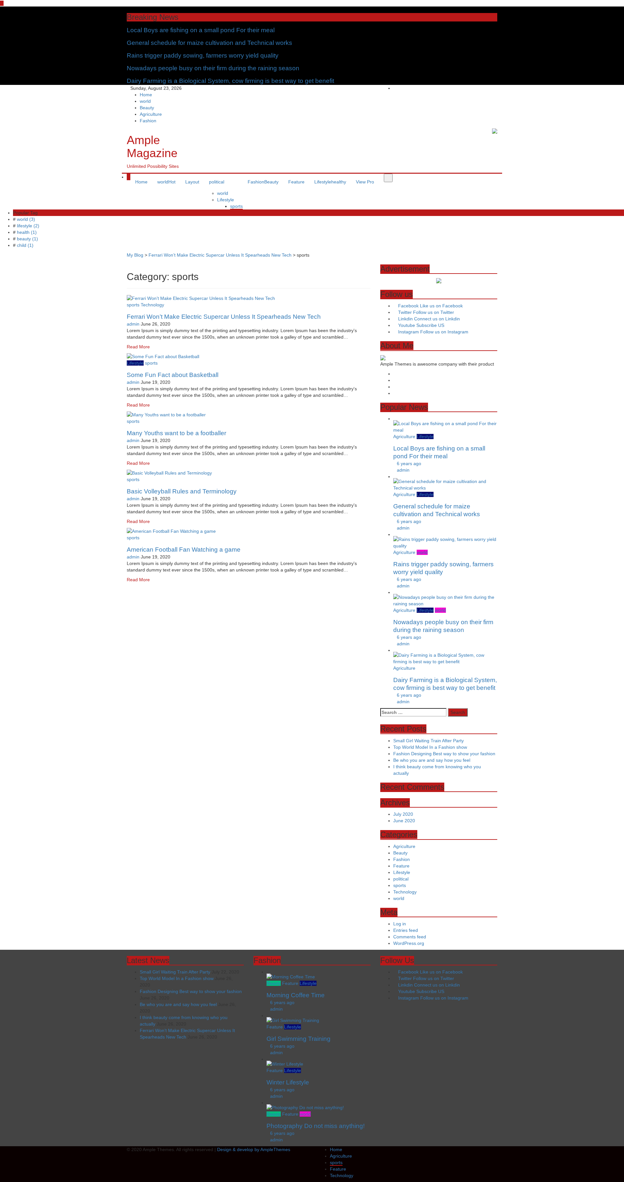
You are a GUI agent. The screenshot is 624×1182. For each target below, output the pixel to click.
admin (133, 324)
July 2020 (403, 814)
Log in (399, 923)
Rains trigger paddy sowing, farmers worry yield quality (203, 55)
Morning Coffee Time (295, 995)
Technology (152, 304)
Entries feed (405, 930)
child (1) (25, 245)
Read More (138, 346)
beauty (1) (27, 238)
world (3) (26, 219)
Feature (296, 181)
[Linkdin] (495, 88)
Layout (192, 181)
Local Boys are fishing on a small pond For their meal (201, 30)
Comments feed (409, 936)
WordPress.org (408, 943)
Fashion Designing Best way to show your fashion (444, 753)
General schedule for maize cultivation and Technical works (209, 42)
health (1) (27, 232)
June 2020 (404, 820)
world (145, 101)
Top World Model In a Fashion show (430, 747)
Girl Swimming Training (298, 1038)
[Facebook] (481, 88)
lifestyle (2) (28, 225)
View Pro (365, 181)
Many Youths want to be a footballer (176, 433)
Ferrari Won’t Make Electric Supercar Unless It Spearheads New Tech (224, 316)
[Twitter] (486, 88)
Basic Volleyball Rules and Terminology (182, 491)
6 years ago (409, 463)
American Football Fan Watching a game (183, 549)
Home (146, 94)
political (216, 181)
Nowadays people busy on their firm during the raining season (213, 68)
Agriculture (151, 114)
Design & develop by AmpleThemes (253, 1149)
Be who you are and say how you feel (431, 760)
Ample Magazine (152, 146)
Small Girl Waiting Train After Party (428, 740)
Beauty (147, 107)
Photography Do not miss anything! (315, 1125)
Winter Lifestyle (287, 1082)
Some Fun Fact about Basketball (172, 374)
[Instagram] (491, 88)
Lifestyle (225, 199)
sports (236, 206)
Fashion (148, 120)
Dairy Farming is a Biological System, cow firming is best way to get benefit (230, 80)
